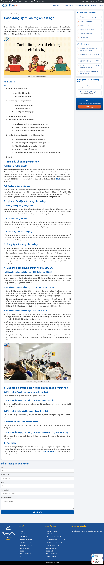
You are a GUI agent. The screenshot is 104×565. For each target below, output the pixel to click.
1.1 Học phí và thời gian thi (21, 93)
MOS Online (49, 534)
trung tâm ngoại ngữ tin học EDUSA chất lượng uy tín (89, 72)
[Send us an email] (7, 533)
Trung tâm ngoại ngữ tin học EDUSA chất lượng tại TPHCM (89, 49)
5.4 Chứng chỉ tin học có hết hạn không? (25, 149)
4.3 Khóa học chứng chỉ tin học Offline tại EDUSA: (28, 130)
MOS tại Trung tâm (52, 531)
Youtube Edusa (40, 1)
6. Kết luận (9, 157)
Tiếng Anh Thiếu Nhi (26, 554)
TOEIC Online (50, 551)
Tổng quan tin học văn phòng (88, 17)
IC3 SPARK (23, 537)
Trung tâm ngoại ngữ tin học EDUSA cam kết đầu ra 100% (89, 60)
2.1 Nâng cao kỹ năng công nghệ (22, 105)
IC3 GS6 (22, 534)
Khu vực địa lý (5, 490)
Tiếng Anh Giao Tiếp (26, 545)
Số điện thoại (5, 475)
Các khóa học (67, 5)
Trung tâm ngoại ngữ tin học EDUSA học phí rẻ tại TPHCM (89, 66)
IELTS (27, 548)
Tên (2, 467)
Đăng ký (92, 1)
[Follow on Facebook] (3, 533)
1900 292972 (18, 1)
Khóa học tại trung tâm (86, 21)
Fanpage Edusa (29, 1)
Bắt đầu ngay (89, 107)
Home (5, 14)
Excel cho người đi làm (86, 33)
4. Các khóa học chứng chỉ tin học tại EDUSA (20, 119)
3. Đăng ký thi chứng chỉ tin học (16, 116)
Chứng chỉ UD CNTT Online (54, 542)
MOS (21, 531)
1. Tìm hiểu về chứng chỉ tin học (16, 88)
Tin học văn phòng (14, 14)
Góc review (92, 5)
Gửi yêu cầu (37, 512)
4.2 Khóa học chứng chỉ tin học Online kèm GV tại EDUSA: (30, 127)
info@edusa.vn (7, 1)
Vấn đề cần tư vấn (6, 497)
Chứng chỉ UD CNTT (26, 542)
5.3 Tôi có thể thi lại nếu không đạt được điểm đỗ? (28, 146)
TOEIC (22, 551)
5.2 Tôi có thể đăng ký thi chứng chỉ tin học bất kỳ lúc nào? (31, 143)
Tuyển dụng (99, 1)
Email (2, 482)
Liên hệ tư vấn (84, 37)
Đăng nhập (85, 1)
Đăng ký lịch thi (81, 5)
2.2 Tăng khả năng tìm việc (21, 108)
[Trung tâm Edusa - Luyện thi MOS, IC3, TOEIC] (9, 5)
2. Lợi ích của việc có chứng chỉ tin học (18, 101)
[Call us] (10, 533)
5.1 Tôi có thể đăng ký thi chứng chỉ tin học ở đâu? (28, 139)
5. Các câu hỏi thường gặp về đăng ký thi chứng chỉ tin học (25, 135)
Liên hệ (100, 5)
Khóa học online (84, 25)
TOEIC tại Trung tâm (52, 548)
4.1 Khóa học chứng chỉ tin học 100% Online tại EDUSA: (30, 124)
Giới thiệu (56, 5)
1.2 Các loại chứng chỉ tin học (21, 96)
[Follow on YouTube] (13, 533)
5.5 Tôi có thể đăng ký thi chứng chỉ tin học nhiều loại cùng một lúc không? (36, 152)
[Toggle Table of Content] (5, 86)
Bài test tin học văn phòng (87, 29)
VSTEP (22, 548)
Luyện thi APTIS (51, 557)
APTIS (22, 557)
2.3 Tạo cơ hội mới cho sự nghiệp (23, 112)
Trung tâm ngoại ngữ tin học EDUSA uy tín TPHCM (89, 55)
